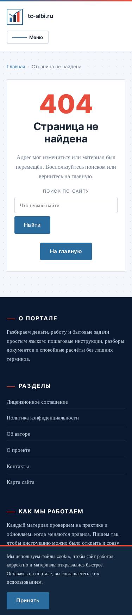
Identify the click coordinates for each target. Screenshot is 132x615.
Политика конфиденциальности (43, 417)
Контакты (18, 465)
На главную (66, 251)
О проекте (18, 449)
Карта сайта (20, 481)
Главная (16, 66)
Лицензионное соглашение (37, 401)
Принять (27, 600)
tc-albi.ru (40, 15)
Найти (32, 225)
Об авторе (18, 433)
